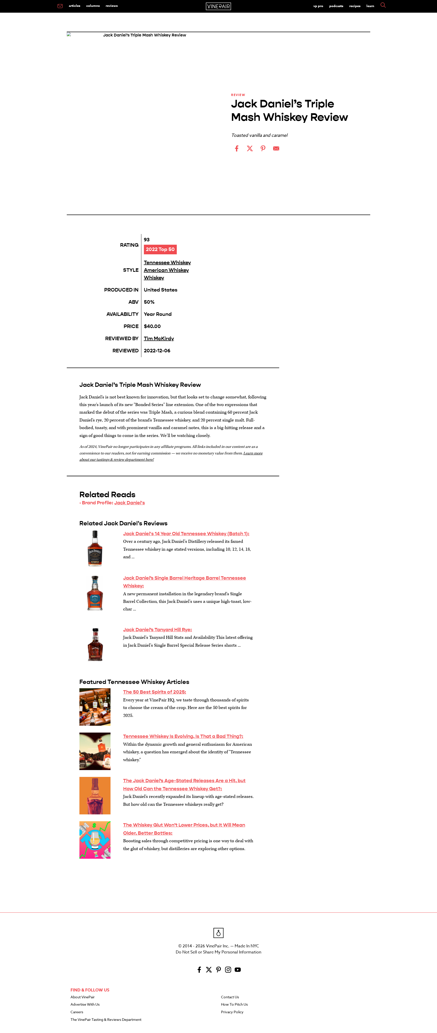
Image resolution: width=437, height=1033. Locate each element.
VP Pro (318, 6)
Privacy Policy (232, 1012)
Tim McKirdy (159, 338)
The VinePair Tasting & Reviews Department (106, 1020)
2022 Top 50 (160, 249)
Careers (77, 1012)
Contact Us (230, 997)
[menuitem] (60, 6)
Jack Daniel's (129, 503)
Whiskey (154, 278)
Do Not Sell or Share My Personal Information (218, 952)
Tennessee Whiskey (167, 262)
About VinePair (83, 997)
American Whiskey (166, 270)
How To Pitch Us (234, 1005)
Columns (93, 5)
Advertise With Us (85, 1005)
